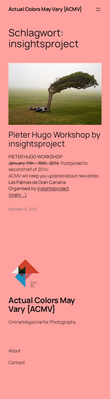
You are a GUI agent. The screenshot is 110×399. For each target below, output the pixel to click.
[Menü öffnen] (98, 9)
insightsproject (53, 188)
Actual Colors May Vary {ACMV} (45, 9)
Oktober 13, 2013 (22, 209)
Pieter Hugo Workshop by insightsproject (54, 139)
